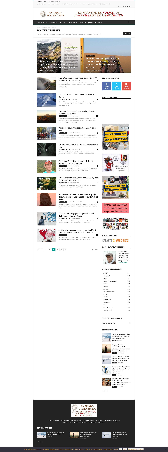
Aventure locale (60, 34)
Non (125, 449)
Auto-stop (46, 34)
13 (57, 249)
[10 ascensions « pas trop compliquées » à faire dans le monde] (46, 116)
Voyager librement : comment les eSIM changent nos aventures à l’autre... (88, 434)
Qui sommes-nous (41, 4)
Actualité (43, 22)
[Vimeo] (128, 6)
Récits (63, 22)
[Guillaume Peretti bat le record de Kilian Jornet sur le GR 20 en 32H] (46, 166)
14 (97, 116)
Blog (91, 22)
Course (96, 34)
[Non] (166, 449)
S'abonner (126, 82)
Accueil (39, 27)
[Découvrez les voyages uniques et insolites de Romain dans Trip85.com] (46, 218)
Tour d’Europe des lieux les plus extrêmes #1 (78, 78)
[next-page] (65, 249)
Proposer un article (92, 4)
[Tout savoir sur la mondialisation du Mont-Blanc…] (46, 100)
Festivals (73, 22)
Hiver (114, 340)
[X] (125, 6)
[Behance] (119, 6)
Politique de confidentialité (135, 449)
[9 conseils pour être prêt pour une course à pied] (46, 133)
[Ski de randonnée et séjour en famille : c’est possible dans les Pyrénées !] (106, 337)
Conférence (89, 34)
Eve (68, 182)
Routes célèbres (46, 27)
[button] (129, 22)
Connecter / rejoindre (54, 1)
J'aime (106, 82)
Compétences (81, 34)
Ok (120, 449)
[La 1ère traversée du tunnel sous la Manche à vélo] (46, 149)
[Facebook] (121, 6)
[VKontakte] (130, 6)
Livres (82, 22)
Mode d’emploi (51, 4)
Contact (108, 4)
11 (49, 249)
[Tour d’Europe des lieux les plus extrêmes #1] (46, 83)
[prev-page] (38, 249)
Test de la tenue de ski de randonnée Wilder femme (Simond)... (120, 434)
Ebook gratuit (65, 4)
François (41, 70)
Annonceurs (102, 4)
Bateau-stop (68, 34)
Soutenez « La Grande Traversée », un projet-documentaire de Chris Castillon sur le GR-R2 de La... (78, 196)
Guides (114, 353)
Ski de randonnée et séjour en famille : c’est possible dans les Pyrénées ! (121, 336)
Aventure (53, 22)
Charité (75, 34)
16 (97, 235)
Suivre (116, 82)
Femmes (115, 362)
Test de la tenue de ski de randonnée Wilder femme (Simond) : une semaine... (120, 358)
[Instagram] (123, 6)
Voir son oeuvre (122, 262)
